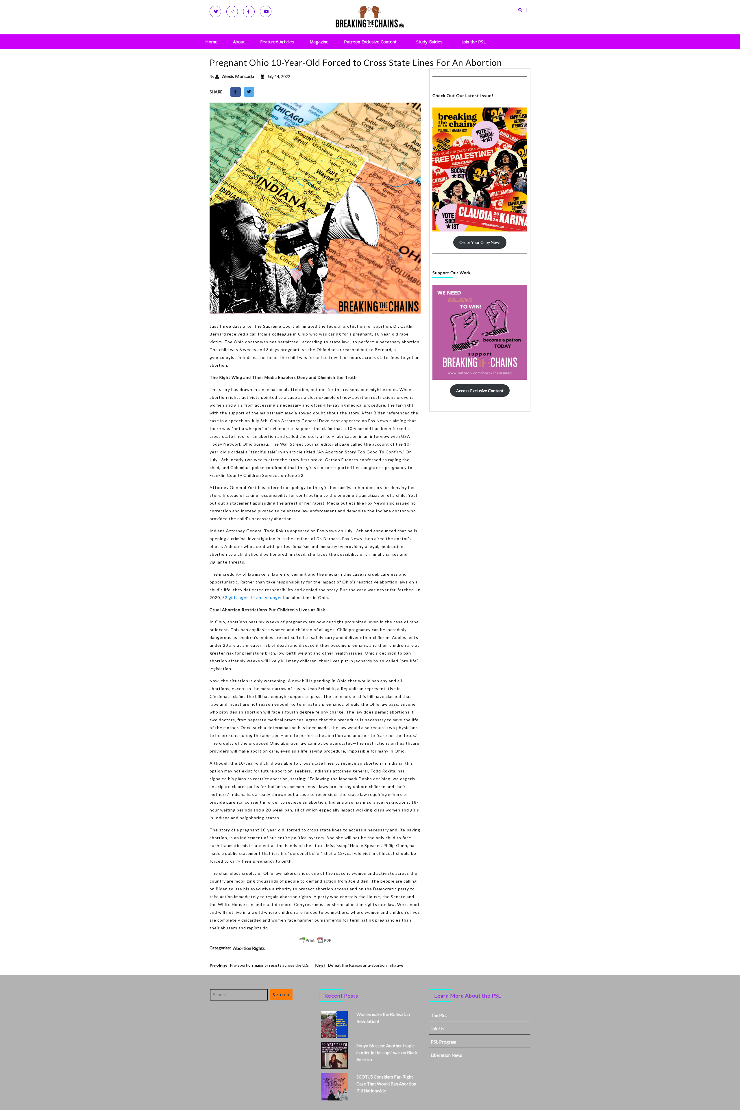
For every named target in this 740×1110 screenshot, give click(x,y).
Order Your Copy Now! (480, 242)
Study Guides (429, 42)
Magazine (319, 42)
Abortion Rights (249, 948)
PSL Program (443, 1041)
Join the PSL (474, 42)
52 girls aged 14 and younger (252, 597)
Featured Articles (277, 42)
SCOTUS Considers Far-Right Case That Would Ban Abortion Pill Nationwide (386, 1083)
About (239, 42)
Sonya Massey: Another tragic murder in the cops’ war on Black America (386, 1052)
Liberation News (446, 1055)
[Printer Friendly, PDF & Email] (315, 940)
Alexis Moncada (238, 76)
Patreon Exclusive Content (370, 42)
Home (211, 42)
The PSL (439, 1015)
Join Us (437, 1028)
